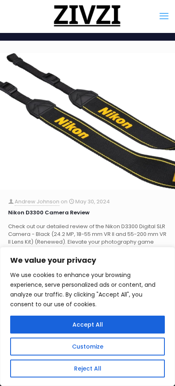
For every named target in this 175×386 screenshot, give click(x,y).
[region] (87, 316)
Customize (87, 346)
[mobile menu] (164, 16)
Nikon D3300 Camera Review (49, 212)
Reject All (87, 368)
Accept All (87, 325)
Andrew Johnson (37, 201)
